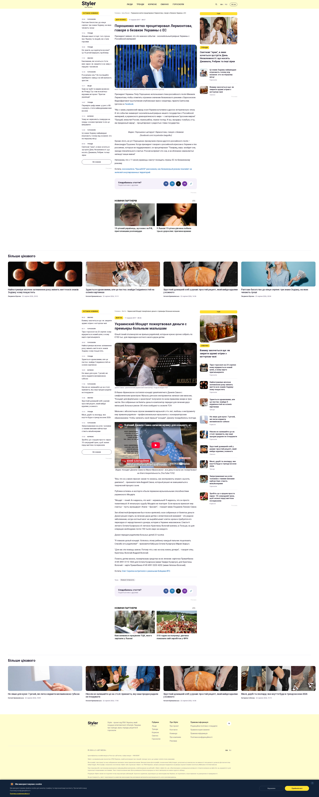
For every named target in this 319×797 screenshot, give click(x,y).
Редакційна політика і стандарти (204, 726)
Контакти (173, 730)
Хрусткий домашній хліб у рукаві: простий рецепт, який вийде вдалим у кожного (200, 291)
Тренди (140, 4)
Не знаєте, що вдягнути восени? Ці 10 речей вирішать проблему (96, 51)
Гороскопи (178, 4)
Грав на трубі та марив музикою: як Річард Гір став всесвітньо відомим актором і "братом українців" (96, 93)
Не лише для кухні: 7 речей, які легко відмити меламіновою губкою (95, 376)
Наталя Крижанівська (94, 296)
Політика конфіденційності (201, 737)
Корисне (152, 4)
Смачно (165, 4)
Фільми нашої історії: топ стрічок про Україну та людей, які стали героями (96, 39)
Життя (124, 311)
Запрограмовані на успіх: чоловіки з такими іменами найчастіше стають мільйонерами (96, 429)
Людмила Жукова (14, 296)
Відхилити (271, 788)
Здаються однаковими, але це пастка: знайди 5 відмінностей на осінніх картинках (120, 291)
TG (172, 184)
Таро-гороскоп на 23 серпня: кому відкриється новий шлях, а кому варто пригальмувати (96, 334)
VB (185, 184)
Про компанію (175, 737)
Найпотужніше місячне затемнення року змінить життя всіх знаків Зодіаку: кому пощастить (43, 291)
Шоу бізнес (126, 13)
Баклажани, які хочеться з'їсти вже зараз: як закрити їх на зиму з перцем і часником (96, 64)
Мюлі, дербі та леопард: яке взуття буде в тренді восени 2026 (96, 416)
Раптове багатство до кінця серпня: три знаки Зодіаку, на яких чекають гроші (96, 25)
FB (166, 184)
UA (221, 4)
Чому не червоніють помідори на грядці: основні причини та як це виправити (96, 122)
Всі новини (97, 162)
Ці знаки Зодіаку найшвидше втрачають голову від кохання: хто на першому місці (97, 136)
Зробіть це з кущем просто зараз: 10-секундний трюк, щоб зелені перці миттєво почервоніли (96, 442)
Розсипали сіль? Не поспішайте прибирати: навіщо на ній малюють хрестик (97, 78)
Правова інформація (199, 733)
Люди (130, 4)
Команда (173, 733)
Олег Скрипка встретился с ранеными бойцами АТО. (146, 571)
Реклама (173, 741)
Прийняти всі (297, 788)
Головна (117, 13)
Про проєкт (174, 726)
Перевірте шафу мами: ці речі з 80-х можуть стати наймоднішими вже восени (97, 108)
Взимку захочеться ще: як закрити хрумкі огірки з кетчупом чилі (222, 89)
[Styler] (89, 4)
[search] (216, 4)
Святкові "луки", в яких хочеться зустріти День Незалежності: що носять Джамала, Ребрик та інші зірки (96, 151)
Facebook (129, 104)
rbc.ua (233, 4)
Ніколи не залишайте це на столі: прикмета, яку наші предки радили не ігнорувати (96, 390)
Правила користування (200, 730)
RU (226, 4)
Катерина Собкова (248, 698)
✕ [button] (312, 783)
